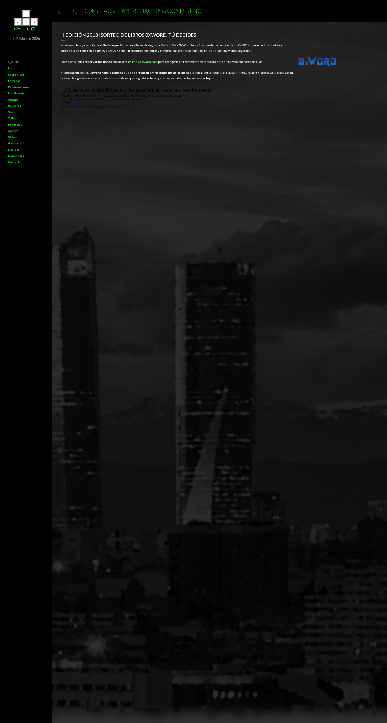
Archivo (13, 130)
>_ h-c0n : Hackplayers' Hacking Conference (138, 10)
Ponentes (14, 105)
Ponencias (15, 124)
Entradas (14, 80)
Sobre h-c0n (16, 74)
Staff (11, 112)
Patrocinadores (18, 87)
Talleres (13, 118)
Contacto (14, 162)
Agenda (13, 99)
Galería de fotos (19, 143)
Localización (16, 93)
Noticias (14, 149)
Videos (13, 137)
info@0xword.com (145, 62)
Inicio (11, 68)
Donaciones (16, 156)
